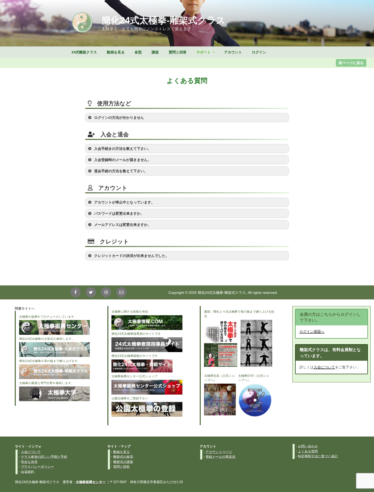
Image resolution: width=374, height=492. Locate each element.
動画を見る (116, 52)
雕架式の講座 (123, 462)
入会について (324, 367)
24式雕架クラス (84, 52)
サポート (203, 52)
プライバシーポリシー (37, 467)
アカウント (233, 52)
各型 (138, 52)
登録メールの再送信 (220, 457)
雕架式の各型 (123, 457)
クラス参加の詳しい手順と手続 (44, 457)
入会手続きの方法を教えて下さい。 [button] (122, 149)
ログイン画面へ (311, 331)
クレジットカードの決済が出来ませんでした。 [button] (131, 256)
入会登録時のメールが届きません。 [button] (122, 160)
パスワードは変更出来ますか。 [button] (119, 213)
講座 (155, 52)
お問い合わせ (308, 446)
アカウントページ (219, 452)
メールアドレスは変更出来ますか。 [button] (122, 225)
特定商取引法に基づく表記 (318, 456)
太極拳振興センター (91, 482)
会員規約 (27, 472)
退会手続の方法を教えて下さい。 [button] (121, 171)
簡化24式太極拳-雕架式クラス (163, 20)
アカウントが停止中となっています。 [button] (124, 202)
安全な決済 (29, 462)
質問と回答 (177, 52)
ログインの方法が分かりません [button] (119, 117)
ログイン (259, 52)
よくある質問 (308, 451)
